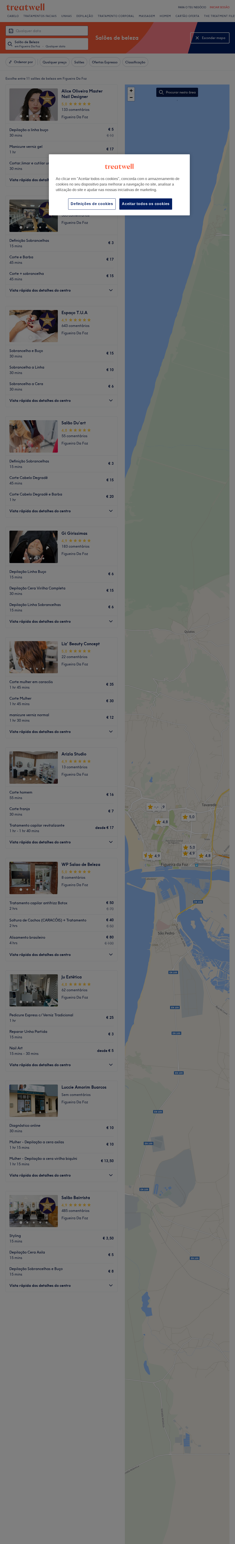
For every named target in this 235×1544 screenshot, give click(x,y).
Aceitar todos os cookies (146, 204)
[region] (119, 184)
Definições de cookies (92, 204)
